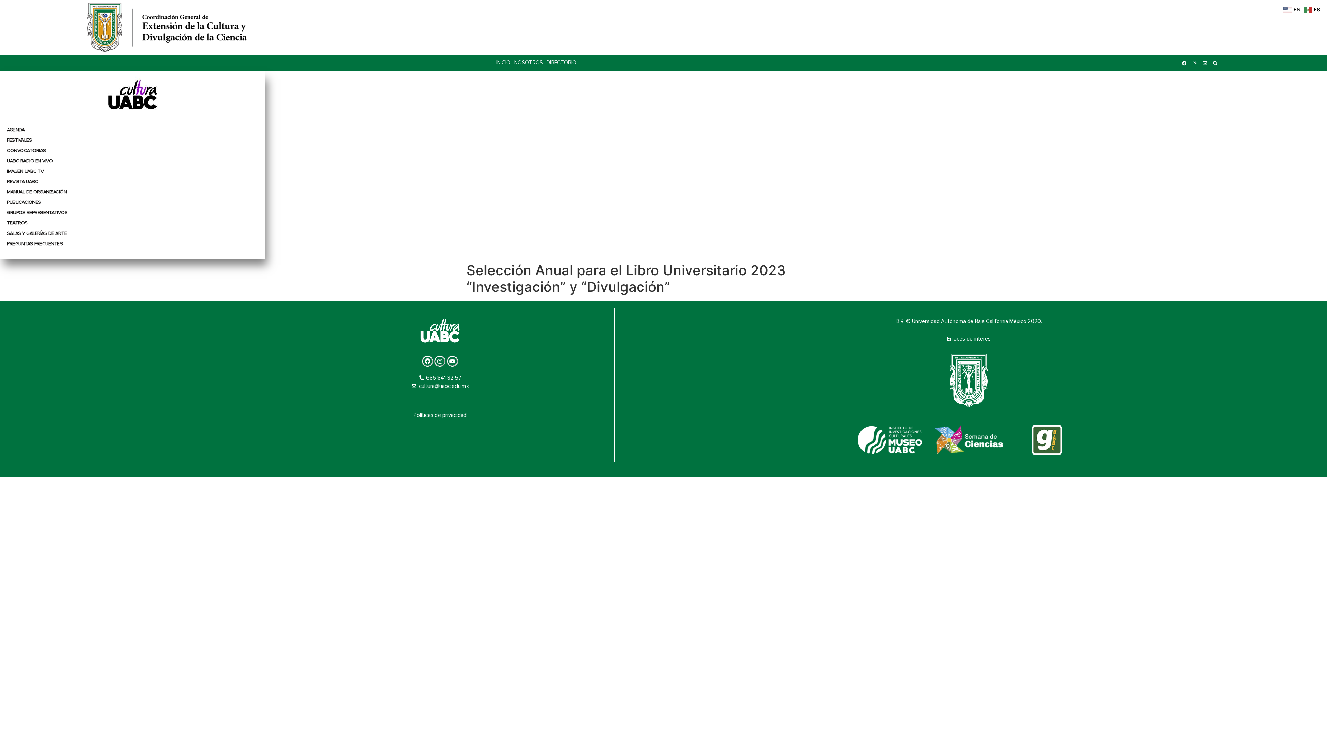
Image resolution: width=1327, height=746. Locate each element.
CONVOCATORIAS (26, 150)
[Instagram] (1194, 63)
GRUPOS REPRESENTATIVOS (37, 213)
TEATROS (17, 223)
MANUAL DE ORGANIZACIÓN (37, 192)
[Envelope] (1204, 63)
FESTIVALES (19, 140)
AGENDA (16, 130)
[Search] (1215, 63)
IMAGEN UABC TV (25, 171)
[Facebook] (1183, 63)
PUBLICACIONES (24, 202)
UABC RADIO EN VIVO (30, 161)
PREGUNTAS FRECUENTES (35, 244)
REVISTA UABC (22, 181)
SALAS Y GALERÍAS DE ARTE (37, 233)
